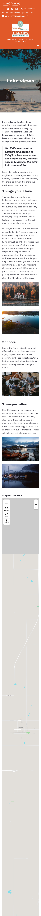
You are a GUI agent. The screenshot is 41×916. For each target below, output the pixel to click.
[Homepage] (20, 28)
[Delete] (6, 521)
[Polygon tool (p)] (6, 502)
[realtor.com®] (16, 9)
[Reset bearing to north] (36, 507)
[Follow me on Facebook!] (4, 9)
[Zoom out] (36, 504)
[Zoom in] (36, 501)
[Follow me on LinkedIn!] (8, 9)
